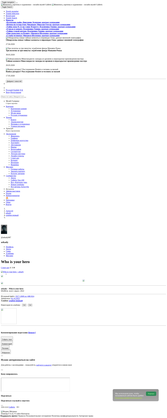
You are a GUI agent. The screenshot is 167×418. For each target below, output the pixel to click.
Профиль (9, 247)
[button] (12, 11)
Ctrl (24, 305)
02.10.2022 (15, 298)
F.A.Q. (11, 414)
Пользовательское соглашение (39, 416)
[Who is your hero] (12, 272)
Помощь (4, 414)
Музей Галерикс (12, 102)
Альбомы (10, 253)
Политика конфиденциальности (65, 416)
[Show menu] (17, 2)
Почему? (32, 333)
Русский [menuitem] (9, 90)
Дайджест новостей (14, 81)
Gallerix (12, 407)
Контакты (25, 414)
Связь (8, 251)
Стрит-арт (5, 268)
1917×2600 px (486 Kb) (24, 296)
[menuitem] (21, 90)
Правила (22, 416)
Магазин (9, 256)
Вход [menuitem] (8, 92)
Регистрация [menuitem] (16, 92)
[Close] (25, 97)
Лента (8, 249)
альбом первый (16, 301)
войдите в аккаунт (44, 365)
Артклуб (13, 129)
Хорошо (151, 394)
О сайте (17, 414)
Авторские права (86, 416)
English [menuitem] (16, 90)
